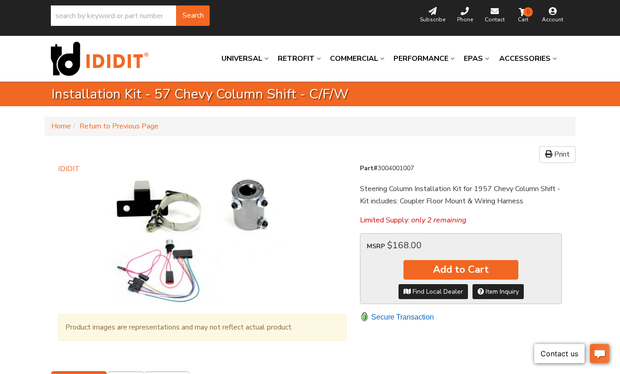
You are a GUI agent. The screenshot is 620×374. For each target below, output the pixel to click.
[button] (130, 15)
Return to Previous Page (118, 126)
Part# (369, 168)
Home (61, 126)
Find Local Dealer (437, 291)
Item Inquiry (501, 291)
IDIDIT (69, 169)
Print (561, 154)
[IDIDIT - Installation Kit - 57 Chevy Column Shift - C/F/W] (202, 240)
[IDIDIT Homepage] (103, 59)
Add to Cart (461, 269)
